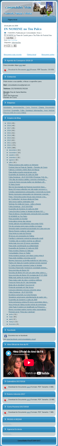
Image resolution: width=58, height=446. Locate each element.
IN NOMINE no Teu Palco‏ (22, 29)
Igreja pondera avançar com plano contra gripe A (26, 255)
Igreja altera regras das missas (20, 221)
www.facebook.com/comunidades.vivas (21, 339)
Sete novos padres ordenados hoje (21, 201)
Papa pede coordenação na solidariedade (24, 246)
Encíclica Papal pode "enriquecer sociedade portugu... (28, 268)
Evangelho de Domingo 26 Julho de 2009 (23, 174)
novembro (13, 152)
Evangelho (16, 110)
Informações (16, 42)
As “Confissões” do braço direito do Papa (23, 199)
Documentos (50, 107)
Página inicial (12, 20)
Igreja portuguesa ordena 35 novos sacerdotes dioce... (28, 302)
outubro (12, 155)
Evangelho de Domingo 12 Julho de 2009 (23, 248)
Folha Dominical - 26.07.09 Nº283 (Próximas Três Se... (28, 177)
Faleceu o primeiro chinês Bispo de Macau (24, 170)
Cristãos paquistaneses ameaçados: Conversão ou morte (29, 192)
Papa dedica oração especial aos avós (23, 172)
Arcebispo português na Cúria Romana (22, 295)
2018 (9, 125)
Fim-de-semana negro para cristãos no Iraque (25, 226)
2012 (9, 140)
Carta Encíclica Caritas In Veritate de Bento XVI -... (27, 211)
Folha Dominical (27, 110)
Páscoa (6, 113)
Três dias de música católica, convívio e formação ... (28, 179)
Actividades (8, 107)
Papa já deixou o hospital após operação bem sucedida (28, 214)
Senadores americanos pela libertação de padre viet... (28, 297)
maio (11, 317)
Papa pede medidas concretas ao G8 (22, 258)
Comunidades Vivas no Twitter (19, 253)
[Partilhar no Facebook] (15, 45)
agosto (11, 160)
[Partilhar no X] (11, 45)
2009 (9, 148)
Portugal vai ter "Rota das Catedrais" (22, 312)
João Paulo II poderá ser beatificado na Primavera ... (27, 307)
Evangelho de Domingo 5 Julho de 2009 (23, 300)
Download (7, 110)
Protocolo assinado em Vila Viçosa (21, 287)
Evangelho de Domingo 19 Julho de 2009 (23, 209)
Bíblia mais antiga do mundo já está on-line (24, 277)
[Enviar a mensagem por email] (5, 45)
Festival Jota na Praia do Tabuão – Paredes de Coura (28, 167)
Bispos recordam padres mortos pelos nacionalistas (27, 309)
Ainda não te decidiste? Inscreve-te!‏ (21, 285)
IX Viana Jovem (14, 184)
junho (11, 314)
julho (11, 162)
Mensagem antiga (47, 54)
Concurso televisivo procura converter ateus (25, 290)
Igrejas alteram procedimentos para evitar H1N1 (26, 223)
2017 (9, 128)
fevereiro (12, 324)
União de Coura (15, 113)
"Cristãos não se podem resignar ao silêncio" (25, 241)
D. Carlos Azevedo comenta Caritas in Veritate (25, 265)
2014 (9, 135)
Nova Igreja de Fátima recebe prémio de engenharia (27, 304)
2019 (9, 123)
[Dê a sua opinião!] (8, 45)
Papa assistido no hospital (18, 219)
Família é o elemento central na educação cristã (26, 238)
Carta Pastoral (32, 107)
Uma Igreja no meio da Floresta (20, 233)
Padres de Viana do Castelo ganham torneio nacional (28, 263)
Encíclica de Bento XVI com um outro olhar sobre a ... (28, 273)
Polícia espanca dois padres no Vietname (23, 165)
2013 (9, 138)
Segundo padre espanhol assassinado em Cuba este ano (29, 228)
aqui (20, 65)
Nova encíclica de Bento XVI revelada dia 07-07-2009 (28, 275)
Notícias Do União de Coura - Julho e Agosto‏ (25, 204)
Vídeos (23, 113)
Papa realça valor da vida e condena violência (25, 280)
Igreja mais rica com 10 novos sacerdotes (24, 243)
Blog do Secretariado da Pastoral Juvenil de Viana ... (27, 187)
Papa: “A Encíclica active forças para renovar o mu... (28, 197)
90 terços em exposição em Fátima (21, 236)
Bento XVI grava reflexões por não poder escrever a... (28, 189)
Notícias (52, 110)
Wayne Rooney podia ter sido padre (22, 231)
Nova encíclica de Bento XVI (19, 270)
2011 (9, 143)
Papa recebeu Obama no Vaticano (21, 251)
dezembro (13, 150)
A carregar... (7, 424)
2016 (9, 130)
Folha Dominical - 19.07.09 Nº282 (21, 206)
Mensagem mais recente (13, 54)
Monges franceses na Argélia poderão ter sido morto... (28, 260)
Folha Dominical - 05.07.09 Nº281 (21, 292)
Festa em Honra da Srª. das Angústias (22, 282)
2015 (9, 133)
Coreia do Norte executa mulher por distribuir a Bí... (27, 182)
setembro (12, 157)
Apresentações (19, 107)
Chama (42, 107)
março (11, 322)
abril (10, 319)
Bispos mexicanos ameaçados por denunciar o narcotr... (29, 194)
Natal (46, 110)
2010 (9, 145)
